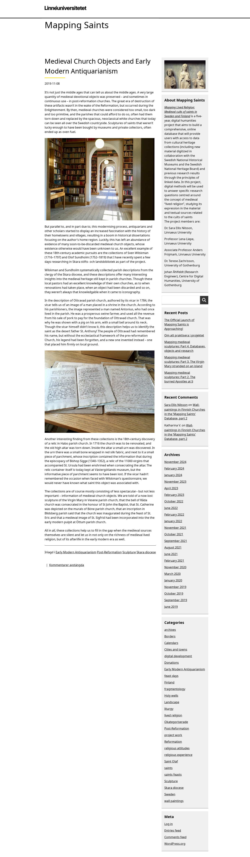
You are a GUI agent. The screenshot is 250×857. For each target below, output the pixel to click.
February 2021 (174, 561)
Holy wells (171, 696)
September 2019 (175, 600)
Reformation (173, 742)
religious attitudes (177, 748)
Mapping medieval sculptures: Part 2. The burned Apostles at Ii (179, 377)
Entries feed (172, 830)
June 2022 (171, 508)
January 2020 (173, 580)
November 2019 (175, 587)
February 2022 (174, 515)
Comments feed (175, 837)
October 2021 (173, 534)
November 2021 (175, 528)
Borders (170, 636)
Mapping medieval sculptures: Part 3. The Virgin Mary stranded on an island (184, 361)
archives (170, 630)
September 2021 (175, 541)
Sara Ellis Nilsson (176, 405)
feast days (171, 676)
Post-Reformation (109, 552)
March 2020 (172, 574)
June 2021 (171, 554)
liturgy (168, 709)
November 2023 (175, 482)
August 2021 (173, 547)
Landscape (171, 702)
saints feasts (173, 775)
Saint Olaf (171, 761)
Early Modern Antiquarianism (76, 552)
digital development (178, 656)
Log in (168, 824)
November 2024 (175, 462)
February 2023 (174, 495)
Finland (169, 682)
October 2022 (173, 501)
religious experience (178, 755)
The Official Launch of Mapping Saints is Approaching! (179, 324)
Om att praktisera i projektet (184, 335)
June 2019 (171, 607)
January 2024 (173, 475)
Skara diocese (146, 552)
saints (168, 768)
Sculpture (129, 552)
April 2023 (171, 488)
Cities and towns (175, 649)
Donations (171, 663)
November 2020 (175, 567)
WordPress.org (174, 844)
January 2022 (173, 521)
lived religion (173, 715)
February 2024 (174, 468)
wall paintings (174, 801)
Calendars (171, 643)
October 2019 (173, 594)
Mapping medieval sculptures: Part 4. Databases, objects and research (185, 346)
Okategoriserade (176, 722)
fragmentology (174, 689)
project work (173, 735)
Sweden (169, 794)
